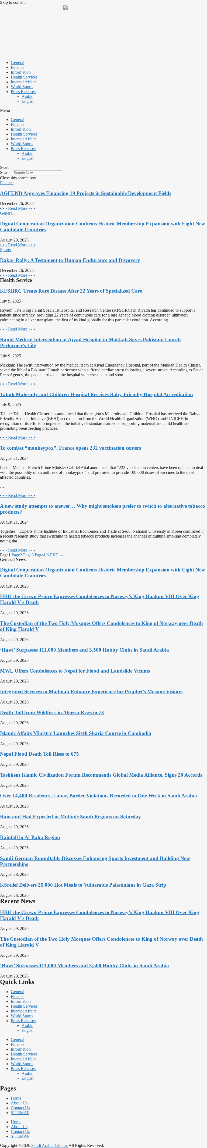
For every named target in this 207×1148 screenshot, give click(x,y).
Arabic (27, 96)
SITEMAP (20, 1112)
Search (6, 172)
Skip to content (13, 2)
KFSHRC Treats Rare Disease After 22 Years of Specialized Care (71, 291)
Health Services (24, 77)
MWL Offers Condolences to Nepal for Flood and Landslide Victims (75, 671)
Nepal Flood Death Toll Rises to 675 (39, 754)
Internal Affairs (23, 82)
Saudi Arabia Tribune (49, 1145)
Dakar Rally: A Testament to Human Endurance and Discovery (70, 260)
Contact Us (20, 1108)
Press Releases (23, 91)
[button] (103, 110)
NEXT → (55, 555)
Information (21, 72)
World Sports (22, 86)
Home (16, 1098)
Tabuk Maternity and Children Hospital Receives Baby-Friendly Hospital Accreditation (96, 394)
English (28, 101)
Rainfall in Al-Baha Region (30, 837)
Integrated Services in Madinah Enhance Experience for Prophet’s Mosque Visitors (91, 691)
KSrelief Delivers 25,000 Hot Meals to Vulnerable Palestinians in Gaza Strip (83, 885)
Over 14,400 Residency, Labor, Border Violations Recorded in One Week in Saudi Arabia (98, 795)
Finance (17, 67)
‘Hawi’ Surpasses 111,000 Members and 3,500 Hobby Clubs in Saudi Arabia (84, 650)
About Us (19, 1103)
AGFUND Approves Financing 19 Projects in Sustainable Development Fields (85, 193)
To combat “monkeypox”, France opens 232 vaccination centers (70, 448)
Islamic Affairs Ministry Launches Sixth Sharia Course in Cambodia (75, 733)
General (17, 62)
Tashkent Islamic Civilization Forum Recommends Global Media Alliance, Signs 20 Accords (101, 775)
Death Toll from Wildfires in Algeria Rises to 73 (52, 712)
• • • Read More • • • (17, 208)
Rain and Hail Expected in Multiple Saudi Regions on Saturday (70, 816)
